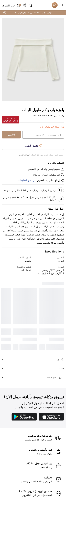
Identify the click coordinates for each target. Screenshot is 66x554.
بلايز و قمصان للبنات (55, 302)
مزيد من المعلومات (27, 180)
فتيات (61, 293)
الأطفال (60, 284)
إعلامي (11, 134)
